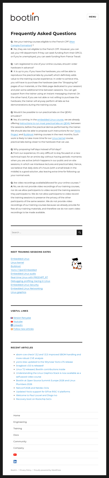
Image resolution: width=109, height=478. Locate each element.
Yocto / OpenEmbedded (24, 270)
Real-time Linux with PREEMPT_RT (29, 277)
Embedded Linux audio (23, 273)
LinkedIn (18, 325)
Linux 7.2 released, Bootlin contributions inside (40, 369)
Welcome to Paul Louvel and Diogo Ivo (36, 395)
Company (18, 448)
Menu (92, 17)
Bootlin (14, 470)
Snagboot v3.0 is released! (30, 365)
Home (16, 415)
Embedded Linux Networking (27, 288)
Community (19, 441)
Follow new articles (23, 329)
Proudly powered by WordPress (47, 470)
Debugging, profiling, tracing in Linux (30, 281)
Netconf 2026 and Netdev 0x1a (32, 388)
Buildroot (28, 134)
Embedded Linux (20, 259)
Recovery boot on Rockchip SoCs (33, 399)
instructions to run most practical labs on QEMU (45, 123)
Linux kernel (58, 138)
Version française (22, 318)
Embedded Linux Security (25, 285)
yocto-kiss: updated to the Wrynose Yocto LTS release (44, 362)
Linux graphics (18, 292)
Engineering (20, 422)
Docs (16, 435)
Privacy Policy (25, 470)
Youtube (18, 321)
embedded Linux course (50, 119)
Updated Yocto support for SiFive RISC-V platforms (43, 391)
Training (17, 428)
